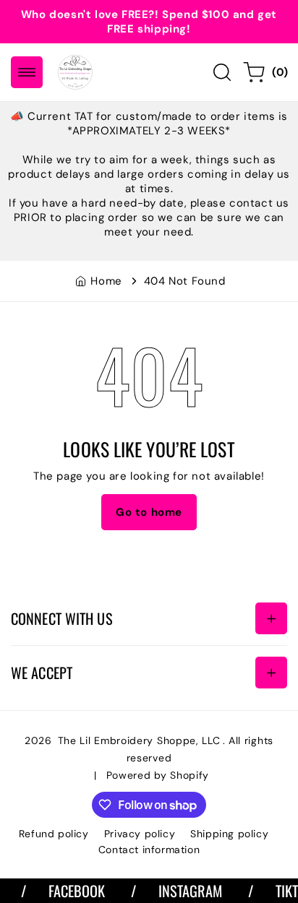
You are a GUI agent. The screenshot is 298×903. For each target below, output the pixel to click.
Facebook (72, 891)
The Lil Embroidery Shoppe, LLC (139, 740)
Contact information (149, 849)
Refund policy (54, 833)
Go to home (149, 512)
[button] (27, 72)
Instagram (185, 891)
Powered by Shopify (158, 775)
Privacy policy (139, 833)
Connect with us (62, 618)
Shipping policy (229, 833)
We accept (41, 672)
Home (106, 281)
